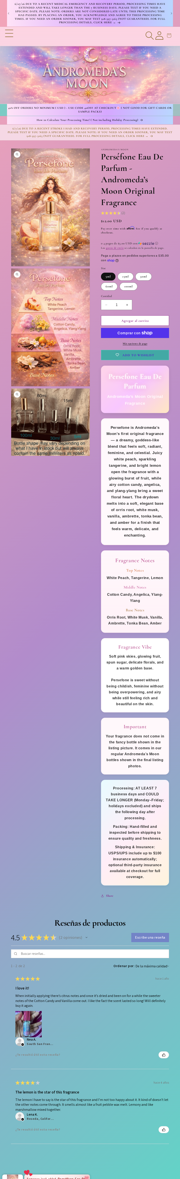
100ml (128, 286)
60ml (109, 286)
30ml (143, 276)
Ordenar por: (124, 966)
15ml (125, 276)
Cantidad (106, 296)
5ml (108, 276)
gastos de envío (115, 247)
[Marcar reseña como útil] (163, 1054)
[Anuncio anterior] (8, 13)
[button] (9, 65)
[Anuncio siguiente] (171, 13)
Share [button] (109, 896)
